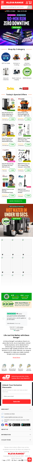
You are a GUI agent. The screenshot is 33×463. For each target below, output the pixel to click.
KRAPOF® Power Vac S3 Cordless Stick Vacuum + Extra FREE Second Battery (24, 165)
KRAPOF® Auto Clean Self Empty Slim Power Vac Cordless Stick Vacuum (24, 140)
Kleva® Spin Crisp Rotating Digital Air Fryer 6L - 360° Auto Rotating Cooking (24, 114)
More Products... (16, 201)
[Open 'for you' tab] (29, 459)
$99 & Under (10, 11)
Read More (16, 357)
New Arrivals (22, 11)
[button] (2, 2)
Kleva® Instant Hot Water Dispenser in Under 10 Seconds (7, 114)
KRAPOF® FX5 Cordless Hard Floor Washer (24, 191)
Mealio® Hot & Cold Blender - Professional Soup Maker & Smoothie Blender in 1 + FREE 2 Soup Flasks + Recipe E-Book (8, 191)
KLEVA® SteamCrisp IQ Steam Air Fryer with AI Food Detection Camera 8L (8, 165)
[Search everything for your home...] (29, 7)
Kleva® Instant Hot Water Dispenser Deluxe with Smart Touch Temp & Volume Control (7, 140)
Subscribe (16, 401)
